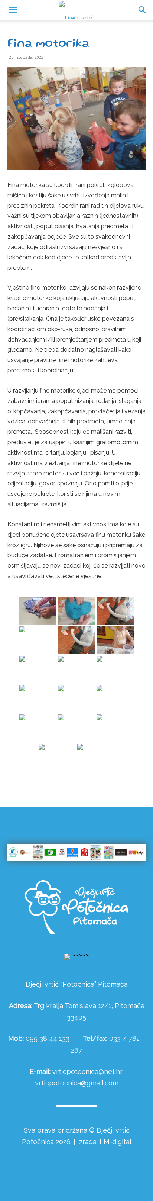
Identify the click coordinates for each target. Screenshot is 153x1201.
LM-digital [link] (115, 1142)
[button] (142, 10)
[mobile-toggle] (13, 10)
